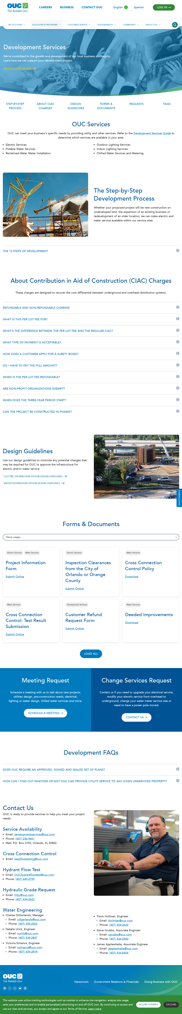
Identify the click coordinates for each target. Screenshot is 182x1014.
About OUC (152, 24)
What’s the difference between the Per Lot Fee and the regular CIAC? (58, 331)
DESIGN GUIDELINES (75, 106)
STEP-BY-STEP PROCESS (15, 106)
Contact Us (135, 717)
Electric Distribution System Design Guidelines (33, 476)
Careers (45, 7)
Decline (171, 1004)
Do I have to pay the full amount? (30, 365)
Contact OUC (92, 7)
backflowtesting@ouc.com (31, 859)
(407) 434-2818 (27, 952)
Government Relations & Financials (116, 982)
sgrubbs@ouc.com (120, 935)
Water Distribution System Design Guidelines (32, 483)
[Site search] (175, 25)
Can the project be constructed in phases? (37, 412)
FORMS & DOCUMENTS (106, 106)
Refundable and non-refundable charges (36, 308)
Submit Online (15, 577)
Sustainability (105, 24)
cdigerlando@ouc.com (31, 919)
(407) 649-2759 (25, 879)
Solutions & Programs (45, 24)
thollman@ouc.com (120, 921)
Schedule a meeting (43, 713)
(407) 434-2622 (25, 899)
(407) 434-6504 (118, 953)
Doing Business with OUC (161, 982)
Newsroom (81, 982)
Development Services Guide (152, 133)
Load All (91, 654)
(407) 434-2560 (118, 939)
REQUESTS (136, 104)
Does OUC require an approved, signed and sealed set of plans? (54, 770)
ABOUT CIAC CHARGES (45, 106)
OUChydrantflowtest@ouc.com (34, 875)
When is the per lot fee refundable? (31, 377)
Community (129, 24)
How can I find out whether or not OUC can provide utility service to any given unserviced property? (85, 781)
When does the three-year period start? (34, 400)
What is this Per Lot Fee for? (25, 319)
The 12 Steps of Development (25, 251)
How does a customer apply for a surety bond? (40, 354)
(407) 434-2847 (27, 938)
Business (67, 7)
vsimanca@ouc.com (29, 947)
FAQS (166, 104)
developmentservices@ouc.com (34, 834)
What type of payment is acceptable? (32, 342)
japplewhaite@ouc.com (123, 949)
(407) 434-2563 (27, 924)
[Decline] (178, 1004)
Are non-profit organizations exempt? (34, 389)
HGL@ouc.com (24, 895)
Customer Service (78, 24)
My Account (15, 24)
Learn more (94, 1009)
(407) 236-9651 (25, 839)
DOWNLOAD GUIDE (17, 68)
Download (131, 577)
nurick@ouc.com (27, 933)
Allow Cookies (148, 1004)
